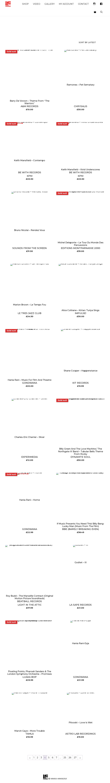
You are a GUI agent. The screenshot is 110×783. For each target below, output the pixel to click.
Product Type (23, 33)
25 (64, 757)
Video (36, 4)
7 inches (47, 33)
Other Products (35, 33)
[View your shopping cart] (95, 12)
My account (66, 4)
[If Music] (8, 4)
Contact (83, 4)
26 (70, 757)
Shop (25, 4)
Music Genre (10, 33)
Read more (30, 116)
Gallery (50, 4)
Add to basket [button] (80, 116)
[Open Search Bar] (101, 12)
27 (75, 757)
